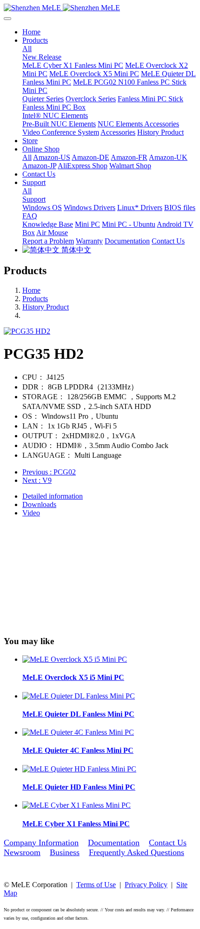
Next (37, 480)
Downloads (39, 504)
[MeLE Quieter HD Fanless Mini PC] (79, 769)
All (27, 49)
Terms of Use (96, 885)
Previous (49, 472)
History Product (45, 307)
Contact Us (168, 842)
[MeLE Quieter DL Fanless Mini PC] (78, 696)
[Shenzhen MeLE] (100, 8)
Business (65, 852)
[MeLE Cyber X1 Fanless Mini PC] (76, 805)
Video (31, 513)
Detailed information (52, 496)
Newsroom (22, 852)
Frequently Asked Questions (136, 852)
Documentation (114, 842)
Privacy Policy (146, 885)
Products (35, 299)
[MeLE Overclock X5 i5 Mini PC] (74, 659)
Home (31, 32)
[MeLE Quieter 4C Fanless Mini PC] (78, 732)
